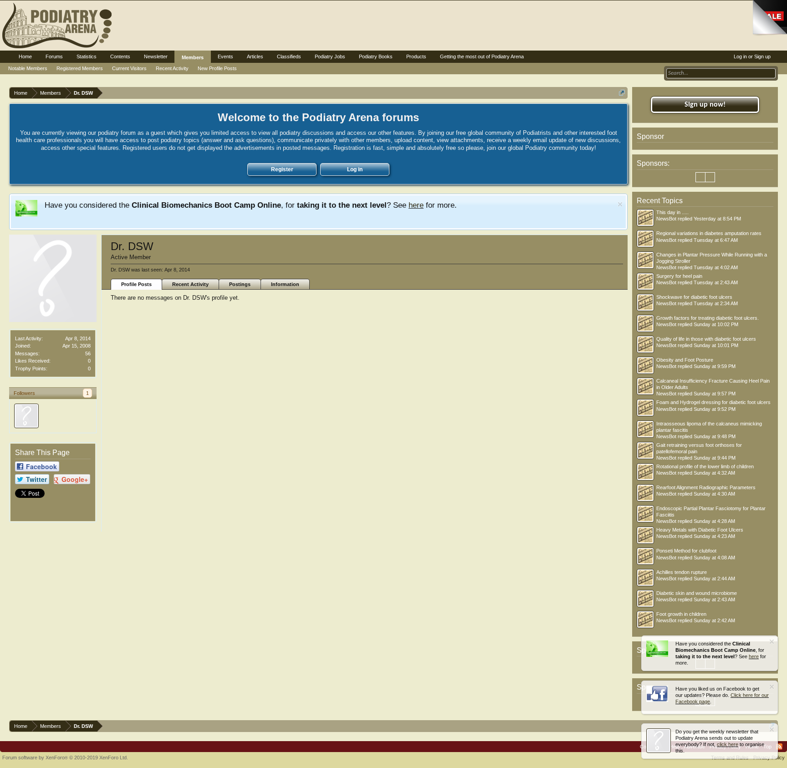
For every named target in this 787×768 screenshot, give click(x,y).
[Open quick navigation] (622, 93)
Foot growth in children (681, 614)
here (416, 205)
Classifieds (289, 56)
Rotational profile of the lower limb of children (705, 466)
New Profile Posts (217, 68)
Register (282, 169)
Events (225, 56)
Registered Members (79, 68)
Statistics (87, 56)
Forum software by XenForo (65, 757)
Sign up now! (705, 104)
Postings (239, 284)
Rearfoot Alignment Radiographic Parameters (706, 487)
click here (727, 744)
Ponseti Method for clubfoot (686, 550)
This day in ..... (672, 212)
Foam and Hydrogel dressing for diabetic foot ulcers (713, 402)
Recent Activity (190, 284)
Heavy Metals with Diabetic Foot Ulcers (699, 529)
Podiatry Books (376, 56)
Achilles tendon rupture (681, 572)
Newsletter (156, 56)
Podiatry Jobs (330, 56)
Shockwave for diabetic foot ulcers (694, 297)
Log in (355, 169)
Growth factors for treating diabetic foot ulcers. (707, 318)
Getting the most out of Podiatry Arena (482, 56)
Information (285, 284)
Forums (54, 56)
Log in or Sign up (752, 56)
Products (416, 56)
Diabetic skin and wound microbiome (696, 593)
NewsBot (666, 218)
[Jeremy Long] (26, 416)
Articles (255, 56)
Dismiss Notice (620, 204)
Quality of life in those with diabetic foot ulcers (706, 339)
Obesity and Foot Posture (684, 360)
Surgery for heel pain (679, 276)
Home (25, 56)
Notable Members (27, 68)
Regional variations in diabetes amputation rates (708, 233)
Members (193, 57)
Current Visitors (129, 68)
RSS (779, 746)
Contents (120, 56)
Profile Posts (136, 284)
